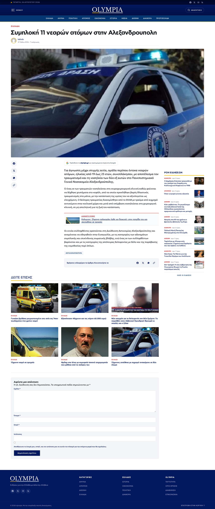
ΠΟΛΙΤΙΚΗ (73, 18)
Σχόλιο (17, 389)
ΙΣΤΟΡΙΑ (113, 18)
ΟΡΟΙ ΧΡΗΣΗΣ (171, 486)
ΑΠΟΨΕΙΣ (86, 18)
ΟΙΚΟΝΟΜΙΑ (100, 18)
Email (16, 425)
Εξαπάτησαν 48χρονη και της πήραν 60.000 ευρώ (83, 318)
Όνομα (17, 415)
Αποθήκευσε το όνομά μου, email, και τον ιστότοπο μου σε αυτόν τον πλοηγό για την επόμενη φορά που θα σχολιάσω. (60, 447)
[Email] (198, 2)
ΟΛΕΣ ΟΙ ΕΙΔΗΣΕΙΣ (184, 275)
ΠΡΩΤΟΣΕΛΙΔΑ (162, 18)
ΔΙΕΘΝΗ (135, 18)
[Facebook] (190, 2)
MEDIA (124, 18)
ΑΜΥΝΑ (61, 18)
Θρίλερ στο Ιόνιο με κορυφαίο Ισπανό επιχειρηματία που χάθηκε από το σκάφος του (84, 363)
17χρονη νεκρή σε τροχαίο (22, 362)
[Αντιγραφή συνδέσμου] (14, 185)
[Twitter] (194, 2)
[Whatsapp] (14, 178)
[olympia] (107, 10)
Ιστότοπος (18, 434)
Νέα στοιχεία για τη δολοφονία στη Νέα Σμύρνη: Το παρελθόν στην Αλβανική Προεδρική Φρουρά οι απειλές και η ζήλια (134, 320)
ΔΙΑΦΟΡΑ (147, 18)
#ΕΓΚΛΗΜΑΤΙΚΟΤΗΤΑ (74, 253)
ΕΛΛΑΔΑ (49, 18)
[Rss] (202, 2)
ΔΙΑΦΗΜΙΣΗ (170, 490)
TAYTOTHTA (170, 482)
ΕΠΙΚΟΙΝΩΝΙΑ (171, 494)
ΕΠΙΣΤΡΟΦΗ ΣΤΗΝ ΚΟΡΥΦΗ (193, 505)
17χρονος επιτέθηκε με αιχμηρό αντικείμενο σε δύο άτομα (133, 363)
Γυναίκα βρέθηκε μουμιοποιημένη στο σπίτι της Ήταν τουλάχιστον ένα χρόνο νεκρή (34, 319)
